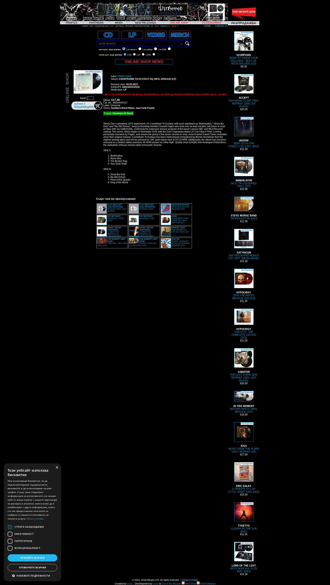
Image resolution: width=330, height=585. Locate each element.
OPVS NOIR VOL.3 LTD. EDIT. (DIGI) (244, 557)
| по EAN (162, 49)
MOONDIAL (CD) (146, 217)
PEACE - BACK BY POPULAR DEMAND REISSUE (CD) (180, 242)
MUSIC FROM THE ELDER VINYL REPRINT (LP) (243, 438)
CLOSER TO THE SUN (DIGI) (244, 518)
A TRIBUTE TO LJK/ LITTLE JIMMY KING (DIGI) (243, 478)
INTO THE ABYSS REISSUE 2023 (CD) (243, 284)
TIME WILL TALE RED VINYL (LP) (112, 242)
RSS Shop (190, 583)
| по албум (147, 49)
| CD (129, 55)
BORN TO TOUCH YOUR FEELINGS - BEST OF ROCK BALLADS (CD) (244, 48)
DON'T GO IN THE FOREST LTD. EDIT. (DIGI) (243, 132)
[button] (32, 575)
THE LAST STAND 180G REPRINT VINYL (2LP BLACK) (244, 365)
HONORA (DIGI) (147, 207)
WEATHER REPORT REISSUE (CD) (180, 207)
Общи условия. (35, 518)
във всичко (115, 49)
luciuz (130, 583)
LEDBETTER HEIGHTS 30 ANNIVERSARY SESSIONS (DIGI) (141, 233)
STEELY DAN (124, 76)
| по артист (131, 49)
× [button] (56, 467)
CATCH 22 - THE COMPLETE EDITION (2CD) (243, 324)
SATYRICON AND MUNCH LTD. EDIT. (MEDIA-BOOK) (243, 244)
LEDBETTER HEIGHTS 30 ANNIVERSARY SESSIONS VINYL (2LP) (109, 233)
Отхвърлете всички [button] (32, 567)
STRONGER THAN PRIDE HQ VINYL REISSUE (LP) (179, 219)
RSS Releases (208, 583)
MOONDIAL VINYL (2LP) (115, 218)
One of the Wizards (171, 583)
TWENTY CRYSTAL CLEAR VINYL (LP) (143, 242)
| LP (138, 55)
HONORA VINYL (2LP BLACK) (117, 208)
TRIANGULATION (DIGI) (243, 208)
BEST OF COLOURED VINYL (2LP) (243, 172)
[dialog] (32, 522)
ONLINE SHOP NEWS (144, 62)
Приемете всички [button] (32, 557)
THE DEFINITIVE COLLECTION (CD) (179, 230)
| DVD (148, 55)
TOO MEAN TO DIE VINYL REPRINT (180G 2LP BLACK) (243, 91)
